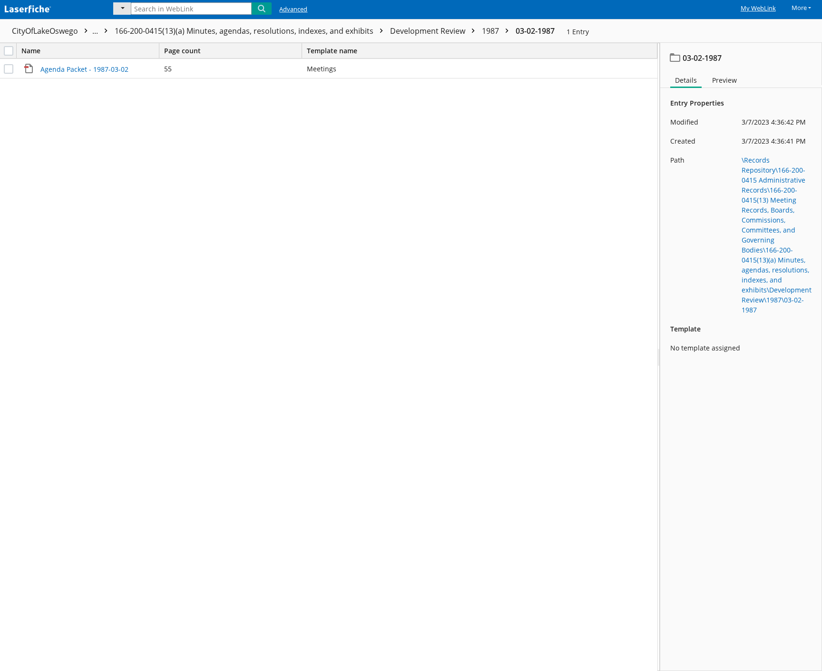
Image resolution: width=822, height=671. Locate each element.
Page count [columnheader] (182, 50)
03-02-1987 (535, 31)
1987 (491, 31)
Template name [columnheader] (332, 50)
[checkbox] (8, 51)
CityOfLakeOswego (56, 31)
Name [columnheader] (30, 50)
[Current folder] (122, 8)
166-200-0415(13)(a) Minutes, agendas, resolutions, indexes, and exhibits (245, 31)
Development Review (428, 31)
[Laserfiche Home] (50, 8)
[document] (741, 357)
